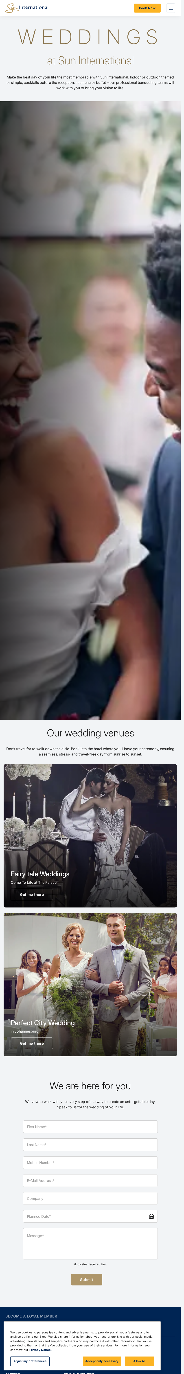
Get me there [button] (32, 894)
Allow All (139, 1361)
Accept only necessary (101, 1361)
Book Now (147, 8)
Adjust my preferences (29, 1361)
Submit (86, 1279)
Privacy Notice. (40, 1350)
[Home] (26, 8)
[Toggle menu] (170, 8)
